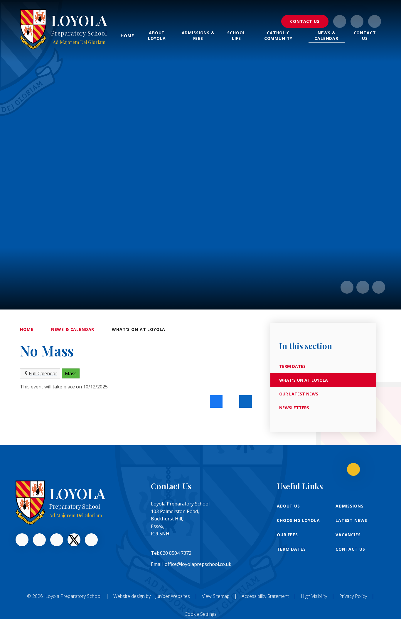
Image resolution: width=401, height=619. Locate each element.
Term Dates (291, 549)
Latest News (351, 520)
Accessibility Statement (265, 596)
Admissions (349, 506)
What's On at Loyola (138, 329)
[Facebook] (357, 21)
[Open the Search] (374, 21)
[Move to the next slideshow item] (362, 287)
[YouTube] (56, 539)
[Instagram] (339, 21)
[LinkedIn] (39, 539)
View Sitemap (216, 596)
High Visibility (314, 596)
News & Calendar (73, 329)
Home (26, 329)
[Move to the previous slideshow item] (347, 287)
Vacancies (348, 534)
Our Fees (287, 534)
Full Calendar (43, 373)
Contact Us (350, 549)
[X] (74, 539)
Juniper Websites (172, 596)
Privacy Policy (353, 596)
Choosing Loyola (298, 520)
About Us (288, 506)
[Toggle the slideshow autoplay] (378, 287)
